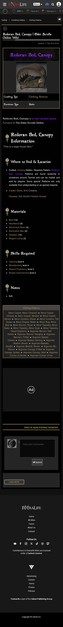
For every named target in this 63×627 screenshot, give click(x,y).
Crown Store (15, 190)
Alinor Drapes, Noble (26, 321)
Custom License (34, 553)
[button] (38, 4)
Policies (31, 591)
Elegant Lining (16, 238)
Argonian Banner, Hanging (30, 334)
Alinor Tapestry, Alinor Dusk (26, 327)
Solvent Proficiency (18, 269)
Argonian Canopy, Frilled (30, 349)
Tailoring (13, 261)
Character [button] (50, 11)
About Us (31, 528)
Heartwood (14, 223)
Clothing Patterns (35, 20)
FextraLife (15, 599)
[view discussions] (59, 19)
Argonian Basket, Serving (30, 340)
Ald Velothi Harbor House (32, 196)
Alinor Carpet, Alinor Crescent (22, 312)
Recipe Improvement (19, 272)
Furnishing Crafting (18, 20)
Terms (31, 584)
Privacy (31, 587)
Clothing (21, 170)
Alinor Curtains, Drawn (25, 318)
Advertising (31, 576)
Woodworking (15, 265)
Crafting (4, 20)
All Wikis (31, 520)
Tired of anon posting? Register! (41, 427)
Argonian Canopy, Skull (34, 352)
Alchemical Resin (17, 227)
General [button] (34, 11)
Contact (31, 531)
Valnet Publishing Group (41, 599)
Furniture (7, 122)
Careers (31, 580)
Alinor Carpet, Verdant (28, 315)
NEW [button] (19, 11)
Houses (13, 196)
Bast (11, 219)
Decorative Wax (16, 230)
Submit (38, 462)
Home (31, 516)
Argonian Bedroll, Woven (28, 346)
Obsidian (13, 234)
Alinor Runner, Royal (23, 324)
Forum (31, 524)
